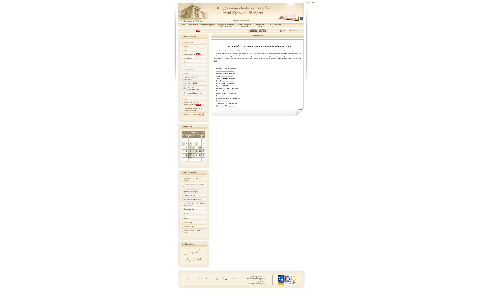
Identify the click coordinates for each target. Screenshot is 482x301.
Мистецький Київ (189, 209)
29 (200, 155)
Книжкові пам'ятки (190, 54)
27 (193, 155)
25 (187, 155)
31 (183, 159)
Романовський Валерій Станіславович (228, 98)
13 (193, 147)
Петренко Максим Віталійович (226, 91)
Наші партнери (188, 222)
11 (187, 147)
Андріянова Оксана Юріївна (225, 71)
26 (190, 155)
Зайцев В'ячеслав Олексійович (225, 78)
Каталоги (186, 50)
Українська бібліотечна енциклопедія (191, 78)
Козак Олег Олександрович (225, 81)
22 (200, 151)
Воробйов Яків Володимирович (226, 68)
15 (200, 147)
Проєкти (186, 74)
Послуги (186, 62)
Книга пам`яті (191, 31)
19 (190, 151)
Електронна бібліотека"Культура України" (226, 25)
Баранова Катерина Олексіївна (225, 73)
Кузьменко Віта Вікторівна (224, 86)
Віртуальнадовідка (292, 31)
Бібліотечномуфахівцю (259, 25)
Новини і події (193, 25)
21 (196, 151)
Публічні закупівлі (189, 226)
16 (203, 147)
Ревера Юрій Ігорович (223, 96)
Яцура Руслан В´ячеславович (225, 106)
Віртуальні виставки (190, 195)
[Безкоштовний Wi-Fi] (283, 30)
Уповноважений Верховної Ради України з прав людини (194, 109)
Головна (182, 25)
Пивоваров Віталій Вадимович (226, 93)
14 (196, 147)
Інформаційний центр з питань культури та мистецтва (193, 191)
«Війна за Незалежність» (191, 114)
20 (193, 151)
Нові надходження (189, 66)
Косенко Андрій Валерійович (225, 83)
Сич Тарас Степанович (223, 101)
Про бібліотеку (188, 42)
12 (190, 147)
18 (187, 151)
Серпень (192, 132)
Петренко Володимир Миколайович (227, 88)
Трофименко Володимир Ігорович (227, 103)
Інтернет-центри (189, 70)
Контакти (277, 25)
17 (183, 151)
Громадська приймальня (191, 213)
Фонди (186, 46)
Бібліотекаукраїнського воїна (193, 88)
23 (203, 151)
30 (203, 155)
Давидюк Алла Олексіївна (224, 76)
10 (183, 147)
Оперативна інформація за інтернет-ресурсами (192, 103)
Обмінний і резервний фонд (192, 199)
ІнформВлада (188, 58)
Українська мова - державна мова (194, 99)
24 (183, 155)
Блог (269, 25)
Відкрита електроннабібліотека (244, 25)
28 (196, 155)
